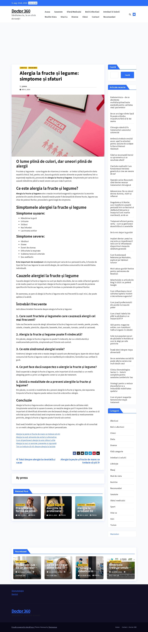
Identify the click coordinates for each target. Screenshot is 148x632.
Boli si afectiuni (92, 12)
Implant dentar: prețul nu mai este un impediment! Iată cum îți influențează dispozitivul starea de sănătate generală (121, 243)
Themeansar (52, 627)
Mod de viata (51, 17)
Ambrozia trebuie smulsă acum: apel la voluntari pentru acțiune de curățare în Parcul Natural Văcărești (121, 143)
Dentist (15, 594)
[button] (130, 14)
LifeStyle (23, 68)
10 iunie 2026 (116, 572)
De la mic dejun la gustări (121, 232)
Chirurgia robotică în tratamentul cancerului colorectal (120, 130)
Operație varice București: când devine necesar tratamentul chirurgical (121, 182)
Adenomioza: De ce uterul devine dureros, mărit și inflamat (121, 194)
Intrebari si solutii (111, 12)
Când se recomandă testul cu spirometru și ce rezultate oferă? (121, 157)
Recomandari (109, 17)
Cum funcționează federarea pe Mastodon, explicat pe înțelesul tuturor (120, 258)
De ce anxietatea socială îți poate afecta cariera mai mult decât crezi (122, 361)
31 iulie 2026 (85, 575)
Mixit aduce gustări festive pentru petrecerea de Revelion (122, 271)
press (24, 86)
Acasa (47, 12)
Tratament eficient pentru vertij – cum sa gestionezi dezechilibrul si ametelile (121, 224)
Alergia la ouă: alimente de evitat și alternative (36, 437)
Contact (95, 17)
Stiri (112, 519)
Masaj (112, 470)
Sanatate (58, 12)
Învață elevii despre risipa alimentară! (121, 351)
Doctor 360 (21, 11)
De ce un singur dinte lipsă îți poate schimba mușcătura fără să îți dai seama (122, 117)
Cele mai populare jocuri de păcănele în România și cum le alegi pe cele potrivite (121, 340)
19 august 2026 (24, 572)
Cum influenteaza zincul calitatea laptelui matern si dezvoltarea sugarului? (121, 293)
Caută (113, 66)
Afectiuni (114, 420)
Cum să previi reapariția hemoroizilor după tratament (120, 400)
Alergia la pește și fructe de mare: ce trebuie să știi (38, 434)
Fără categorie (116, 451)
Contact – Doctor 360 (129, 627)
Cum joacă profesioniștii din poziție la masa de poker (121, 305)
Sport (112, 506)
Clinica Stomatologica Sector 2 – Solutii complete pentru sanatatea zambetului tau (121, 373)
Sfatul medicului (74, 12)
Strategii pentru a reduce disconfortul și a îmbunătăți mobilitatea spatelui (121, 387)
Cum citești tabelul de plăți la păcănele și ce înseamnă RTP (120, 316)
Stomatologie (18, 590)
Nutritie (114, 482)
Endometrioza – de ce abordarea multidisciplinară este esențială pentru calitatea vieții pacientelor (121, 102)
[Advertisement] (74, 40)
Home (117, 627)
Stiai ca (64, 17)
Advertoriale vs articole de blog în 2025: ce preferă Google (122, 282)
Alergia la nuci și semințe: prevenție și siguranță (36, 443)
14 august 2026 (55, 572)
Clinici (85, 17)
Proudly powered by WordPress (23, 627)
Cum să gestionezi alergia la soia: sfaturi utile (35, 440)
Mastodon (114, 534)
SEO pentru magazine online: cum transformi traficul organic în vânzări (121, 327)
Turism (113, 525)
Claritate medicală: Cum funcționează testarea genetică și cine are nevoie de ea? (122, 170)
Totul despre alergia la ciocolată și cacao (35, 461)
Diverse (75, 17)
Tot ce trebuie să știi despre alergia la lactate (35, 446)
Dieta (112, 439)
